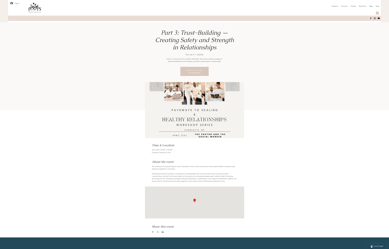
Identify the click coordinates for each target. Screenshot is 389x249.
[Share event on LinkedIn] (163, 232)
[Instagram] (375, 18)
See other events (194, 73)
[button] (377, 12)
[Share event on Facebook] (153, 232)
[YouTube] (378, 18)
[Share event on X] (158, 232)
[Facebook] (371, 18)
